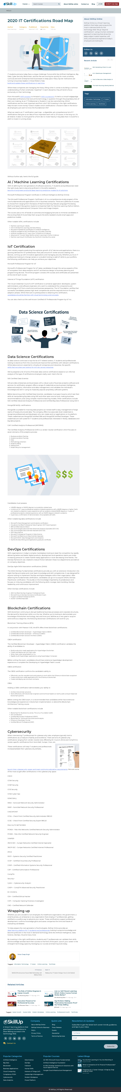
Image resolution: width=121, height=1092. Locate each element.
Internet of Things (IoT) (32, 1071)
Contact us (85, 4)
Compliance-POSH (9, 1074)
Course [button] (25, 4)
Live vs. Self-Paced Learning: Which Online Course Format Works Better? (65, 993)
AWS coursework (47, 97)
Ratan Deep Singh (12, 29)
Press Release (57, 1027)
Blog (93, 4)
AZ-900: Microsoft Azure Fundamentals (56, 1060)
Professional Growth (63, 1012)
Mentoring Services (58, 1036)
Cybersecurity (8, 1077)
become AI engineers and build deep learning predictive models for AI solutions (38, 190)
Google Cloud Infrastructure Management (57, 1070)
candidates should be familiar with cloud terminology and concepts (33, 295)
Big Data (6, 1063)
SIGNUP (112, 4)
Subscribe (110, 1046)
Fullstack (28, 1065)
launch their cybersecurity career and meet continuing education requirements (37, 769)
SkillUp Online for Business (40, 1027)
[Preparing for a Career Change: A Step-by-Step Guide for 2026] (98, 1071)
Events (54, 1030)
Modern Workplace (38, 1012)
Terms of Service (37, 1036)
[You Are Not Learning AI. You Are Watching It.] (98, 1061)
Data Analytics (8, 1080)
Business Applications (10, 1068)
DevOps (27, 1063)
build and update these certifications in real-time (26, 83)
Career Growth (16, 1012)
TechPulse (21, 29)
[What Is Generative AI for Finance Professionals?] (98, 1066)
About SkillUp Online (38, 1024)
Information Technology (21, 964)
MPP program (25, 97)
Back (9, 10)
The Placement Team (23, 1005)
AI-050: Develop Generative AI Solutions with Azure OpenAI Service (58, 1066)
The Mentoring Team (23, 995)
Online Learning (42, 964)
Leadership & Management (34, 1074)
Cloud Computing (9, 1071)
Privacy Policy (36, 1033)
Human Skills (27, 1012)
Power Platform (30, 1080)
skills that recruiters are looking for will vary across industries (30, 367)
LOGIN (100, 4)
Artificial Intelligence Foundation (54, 1063)
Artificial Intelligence (10, 1060)
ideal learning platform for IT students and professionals (29, 930)
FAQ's (33, 1030)
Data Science (29, 1060)
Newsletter (56, 1033)
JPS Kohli (56, 1007)
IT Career (33, 964)
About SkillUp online (71, 4)
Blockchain (7, 1065)
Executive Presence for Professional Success (27, 1002)
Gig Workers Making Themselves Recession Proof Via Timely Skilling (65, 1003)
